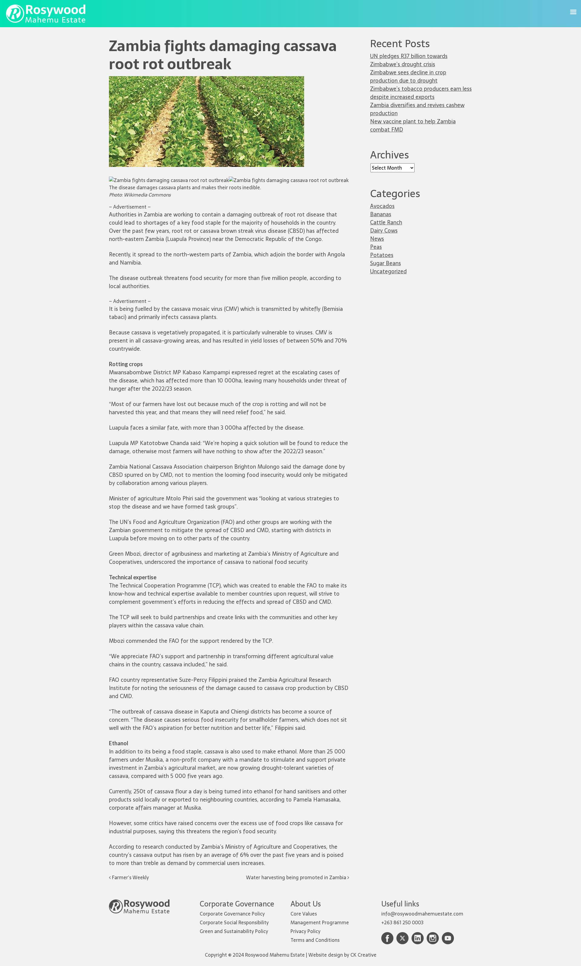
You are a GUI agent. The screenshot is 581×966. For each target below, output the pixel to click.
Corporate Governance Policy (232, 914)
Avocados (382, 206)
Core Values (303, 914)
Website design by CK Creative (342, 955)
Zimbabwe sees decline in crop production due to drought (408, 76)
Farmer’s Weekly (130, 877)
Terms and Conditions (315, 940)
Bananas (380, 214)
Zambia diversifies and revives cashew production (417, 109)
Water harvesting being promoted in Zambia (296, 877)
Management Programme (319, 922)
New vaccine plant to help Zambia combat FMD (413, 125)
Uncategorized (388, 271)
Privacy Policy (305, 931)
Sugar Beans (385, 263)
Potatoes (381, 255)
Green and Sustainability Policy (234, 931)
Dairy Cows (384, 230)
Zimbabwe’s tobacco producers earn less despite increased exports (421, 92)
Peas (376, 246)
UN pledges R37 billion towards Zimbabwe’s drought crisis (409, 60)
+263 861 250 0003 (402, 922)
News (377, 238)
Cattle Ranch (386, 222)
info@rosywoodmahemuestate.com (422, 914)
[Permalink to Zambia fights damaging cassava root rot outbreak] (206, 80)
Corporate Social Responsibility (234, 922)
